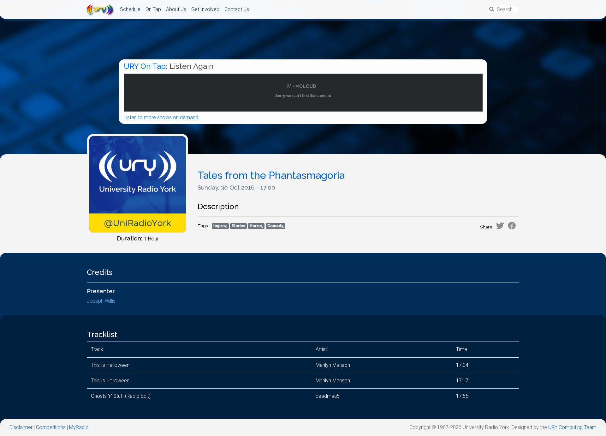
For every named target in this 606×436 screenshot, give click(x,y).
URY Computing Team (572, 427)
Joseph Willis (101, 301)
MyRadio (79, 427)
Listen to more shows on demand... (163, 117)
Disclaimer (21, 427)
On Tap (153, 9)
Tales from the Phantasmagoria (271, 175)
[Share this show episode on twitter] (500, 225)
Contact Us (236, 9)
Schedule (130, 9)
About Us (176, 9)
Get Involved (205, 9)
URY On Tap (145, 66)
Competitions (51, 427)
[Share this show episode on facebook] (512, 225)
